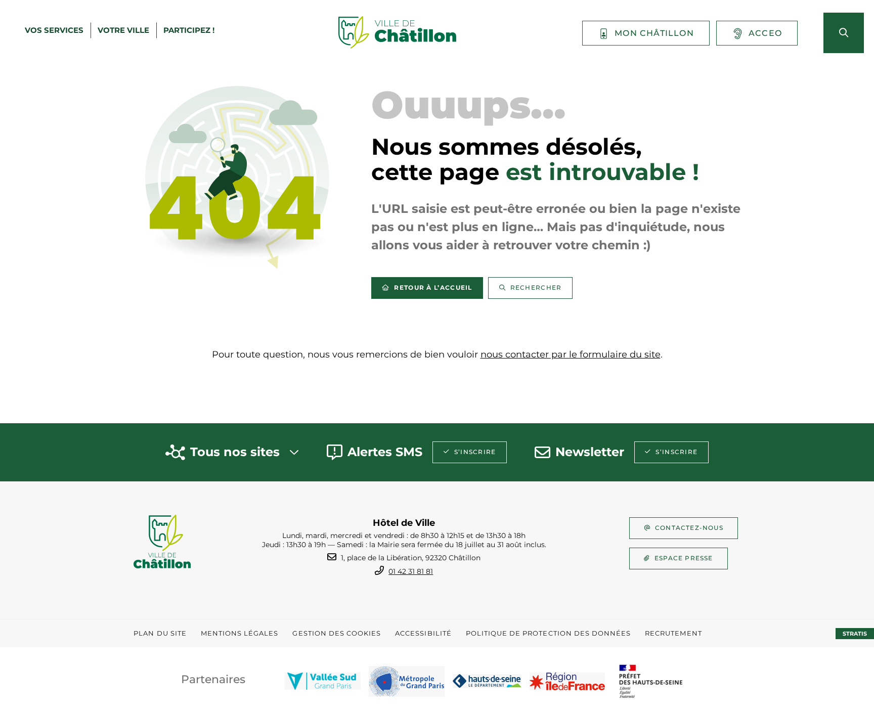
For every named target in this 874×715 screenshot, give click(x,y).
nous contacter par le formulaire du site (570, 354)
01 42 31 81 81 (410, 571)
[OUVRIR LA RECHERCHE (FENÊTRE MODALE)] (843, 33)
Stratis (855, 633)
